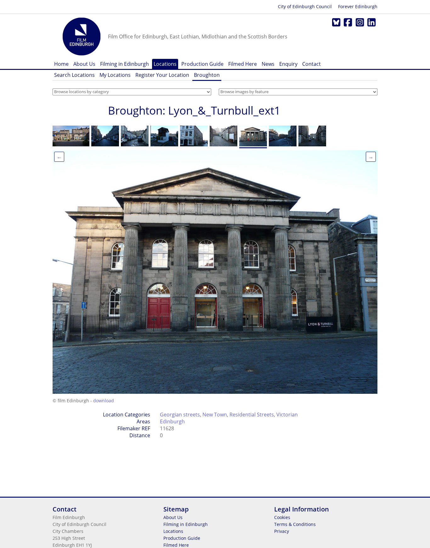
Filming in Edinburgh (124, 63)
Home (61, 63)
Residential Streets (251, 414)
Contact (311, 63)
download (103, 401)
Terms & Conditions (295, 524)
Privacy (281, 531)
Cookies (282, 517)
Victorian (287, 414)
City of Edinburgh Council (305, 6)
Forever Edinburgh (357, 6)
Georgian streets (180, 414)
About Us (84, 63)
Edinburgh (172, 421)
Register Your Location (162, 74)
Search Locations (74, 74)
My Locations (115, 74)
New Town (214, 414)
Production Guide (202, 63)
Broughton (207, 74)
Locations (165, 63)
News (268, 63)
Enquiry (288, 63)
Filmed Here (242, 63)
